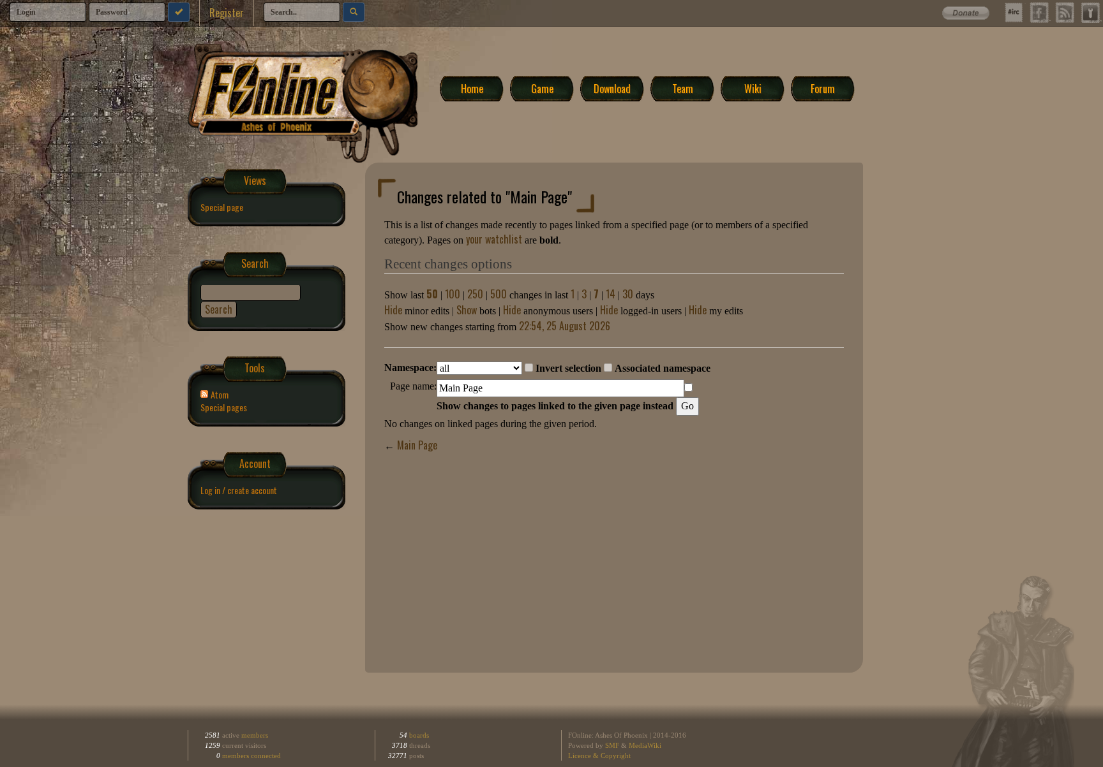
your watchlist (494, 239)
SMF (612, 745)
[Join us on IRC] (1013, 13)
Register (226, 12)
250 (475, 294)
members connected (251, 755)
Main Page (417, 445)
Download (612, 88)
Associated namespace (662, 368)
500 (498, 294)
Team (682, 88)
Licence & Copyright (599, 755)
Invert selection (568, 368)
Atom (220, 394)
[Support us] (971, 10)
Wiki (753, 88)
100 (452, 294)
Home (472, 88)
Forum (823, 88)
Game (542, 88)
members (254, 735)
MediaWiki (645, 745)
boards (418, 735)
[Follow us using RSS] (1064, 13)
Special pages (223, 407)
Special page (221, 207)
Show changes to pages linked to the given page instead (555, 405)
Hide (393, 310)
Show (466, 310)
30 (627, 294)
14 (610, 294)
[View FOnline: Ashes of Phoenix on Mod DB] (1090, 13)
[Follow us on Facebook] (1039, 13)
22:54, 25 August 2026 (564, 325)
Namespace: (410, 367)
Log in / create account (238, 490)
